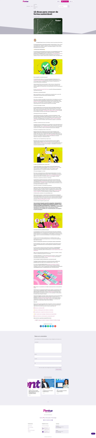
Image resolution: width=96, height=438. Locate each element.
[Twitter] (48, 420)
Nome (36, 354)
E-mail (36, 358)
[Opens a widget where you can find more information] (93, 434)
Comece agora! (65, 1)
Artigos (44, 389)
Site (35, 363)
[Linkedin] (50, 420)
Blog (28, 428)
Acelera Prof (35, 4)
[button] (41, 326)
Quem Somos (30, 425)
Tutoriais (29, 431)
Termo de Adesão (30, 427)
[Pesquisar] (68, 6)
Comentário (37, 342)
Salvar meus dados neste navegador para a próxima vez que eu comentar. (50, 367)
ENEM (34, 5)
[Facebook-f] (44, 420)
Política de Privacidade (31, 430)
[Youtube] (52, 420)
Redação (30, 389)
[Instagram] (46, 420)
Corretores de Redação (45, 425)
